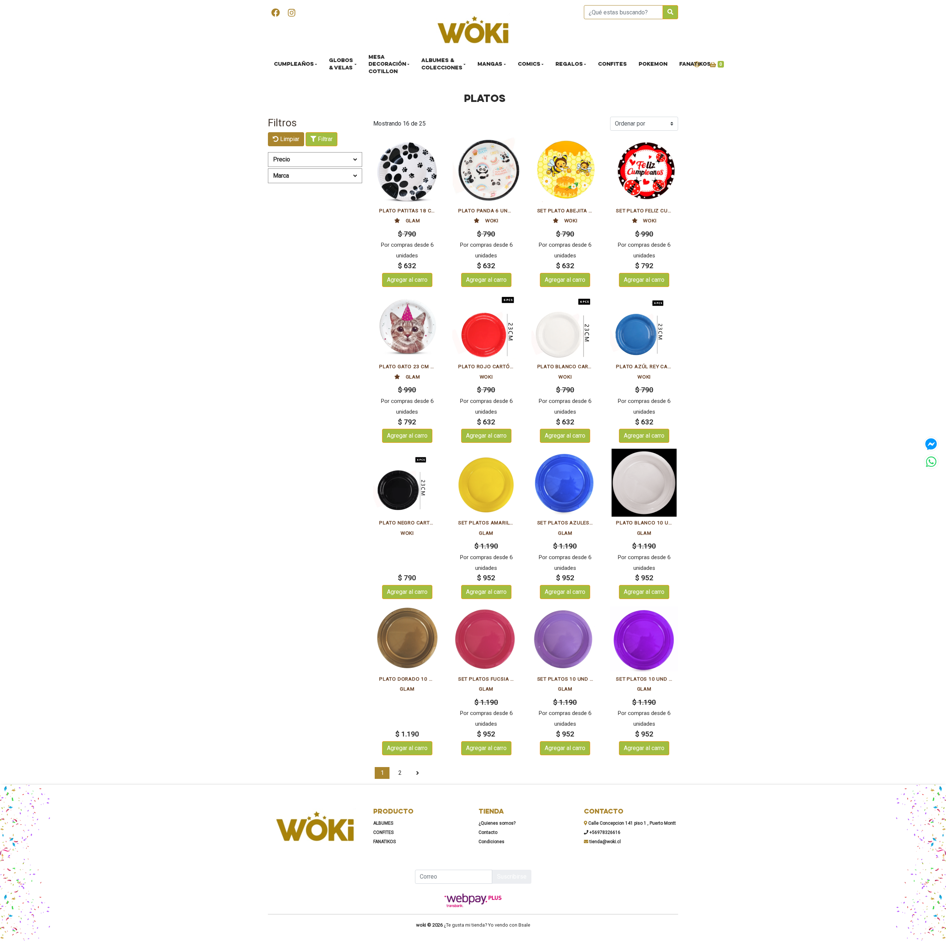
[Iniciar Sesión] (697, 65)
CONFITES (383, 832)
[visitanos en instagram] (292, 13)
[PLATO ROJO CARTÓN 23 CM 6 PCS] (486, 327)
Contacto (488, 832)
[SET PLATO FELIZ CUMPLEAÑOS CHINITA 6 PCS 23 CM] (644, 171)
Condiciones (491, 841)
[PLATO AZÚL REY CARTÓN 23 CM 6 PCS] (644, 327)
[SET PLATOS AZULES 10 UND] (565, 483)
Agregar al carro (407, 279)
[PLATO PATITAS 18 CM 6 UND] (407, 171)
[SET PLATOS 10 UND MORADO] (644, 639)
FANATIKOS (384, 841)
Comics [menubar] (529, 64)
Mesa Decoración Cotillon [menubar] (387, 65)
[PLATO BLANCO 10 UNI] (644, 483)
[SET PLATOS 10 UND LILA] (565, 639)
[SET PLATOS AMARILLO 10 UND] (486, 483)
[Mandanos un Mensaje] (931, 444)
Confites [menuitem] (612, 64)
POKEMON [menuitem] (653, 64)
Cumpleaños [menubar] (294, 64)
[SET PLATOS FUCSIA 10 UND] (486, 639)
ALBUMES (383, 823)
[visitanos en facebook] (275, 13)
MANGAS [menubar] (489, 64)
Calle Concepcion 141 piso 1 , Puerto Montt (631, 823)
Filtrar (324, 139)
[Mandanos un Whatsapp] (931, 461)
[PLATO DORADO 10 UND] (407, 639)
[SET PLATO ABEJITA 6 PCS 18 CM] (565, 171)
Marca (281, 175)
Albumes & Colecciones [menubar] (441, 64)
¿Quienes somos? (497, 823)
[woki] (473, 30)
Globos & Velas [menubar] (341, 64)
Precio (281, 159)
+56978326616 (604, 832)
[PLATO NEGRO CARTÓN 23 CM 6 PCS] (407, 483)
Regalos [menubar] (569, 64)
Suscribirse (512, 876)
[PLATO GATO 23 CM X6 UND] (407, 327)
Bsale (524, 925)
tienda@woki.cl (604, 841)
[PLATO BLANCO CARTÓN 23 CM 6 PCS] (565, 327)
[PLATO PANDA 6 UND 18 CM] (486, 171)
